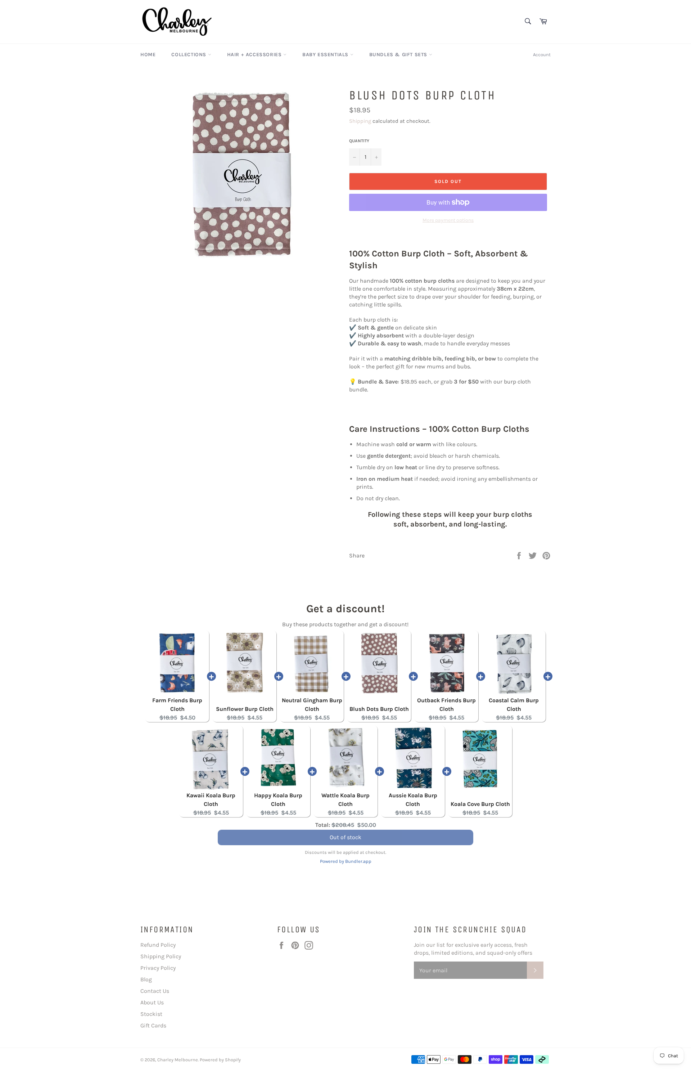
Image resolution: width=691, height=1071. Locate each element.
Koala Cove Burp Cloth (480, 804)
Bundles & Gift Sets (399, 54)
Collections (189, 54)
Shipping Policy (160, 956)
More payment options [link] (448, 220)
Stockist (151, 1013)
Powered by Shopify (220, 1059)
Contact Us (154, 990)
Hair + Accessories (255, 54)
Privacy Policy (158, 967)
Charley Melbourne (177, 1059)
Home (147, 54)
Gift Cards (153, 1025)
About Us (152, 1002)
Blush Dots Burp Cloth (379, 708)
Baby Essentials (326, 54)
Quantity (359, 140)
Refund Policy (158, 944)
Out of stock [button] (345, 838)
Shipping (360, 121)
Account (542, 54)
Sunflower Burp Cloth (245, 708)
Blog (146, 979)
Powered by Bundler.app (345, 861)
